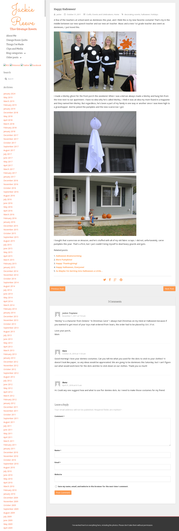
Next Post (169, 288)
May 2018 (7, 116)
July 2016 (7, 199)
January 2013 (9, 358)
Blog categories (14, 53)
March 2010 (8, 486)
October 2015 (9, 233)
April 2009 (7, 528)
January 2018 (9, 131)
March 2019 (8, 101)
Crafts (89, 14)
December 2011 (10, 407)
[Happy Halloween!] (104, 279)
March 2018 (8, 124)
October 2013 (9, 324)
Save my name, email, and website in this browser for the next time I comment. (93, 486)
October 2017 (9, 142)
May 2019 (7, 97)
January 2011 (9, 448)
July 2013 (7, 335)
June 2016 (7, 203)
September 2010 (10, 463)
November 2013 (10, 320)
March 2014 (8, 305)
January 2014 (9, 312)
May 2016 (7, 207)
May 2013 (7, 343)
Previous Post (57, 288)
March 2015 (8, 259)
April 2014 (7, 301)
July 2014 (7, 290)
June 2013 (7, 339)
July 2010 (7, 471)
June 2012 (7, 384)
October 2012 (9, 369)
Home (116, 14)
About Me (11, 35)
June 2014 (7, 293)
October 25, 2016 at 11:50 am (74, 354)
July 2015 (7, 244)
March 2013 (8, 350)
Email (58, 462)
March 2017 (8, 169)
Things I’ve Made (15, 44)
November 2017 (10, 139)
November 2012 (10, 365)
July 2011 (7, 426)
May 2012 (7, 388)
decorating (129, 14)
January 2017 (9, 176)
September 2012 (10, 373)
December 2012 (10, 361)
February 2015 (10, 263)
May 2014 (7, 297)
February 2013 (10, 354)
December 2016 (10, 180)
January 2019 (9, 108)
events (137, 14)
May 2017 (7, 161)
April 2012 (7, 392)
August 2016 (9, 195)
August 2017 (9, 150)
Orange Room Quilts (17, 40)
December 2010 (10, 452)
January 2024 (9, 93)
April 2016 (7, 210)
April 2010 (7, 482)
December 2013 (10, 316)
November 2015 (10, 229)
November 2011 (10, 410)
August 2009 (9, 512)
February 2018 (10, 127)
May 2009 (7, 524)
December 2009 (10, 497)
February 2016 (10, 218)
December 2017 (10, 135)
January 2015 (9, 267)
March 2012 (8, 395)
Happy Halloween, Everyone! (70, 267)
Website (58, 474)
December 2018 (10, 112)
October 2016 (9, 188)
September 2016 (10, 191)
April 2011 (7, 437)
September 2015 (10, 237)
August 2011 (9, 422)
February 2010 (10, 490)
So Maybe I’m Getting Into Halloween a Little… (79, 271)
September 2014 (10, 282)
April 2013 (7, 346)
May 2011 (7, 433)
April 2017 (7, 165)
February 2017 (10, 173)
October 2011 (9, 414)
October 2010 (9, 460)
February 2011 (10, 444)
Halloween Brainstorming (69, 256)
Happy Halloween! (65, 9)
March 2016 (8, 214)
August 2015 (9, 241)
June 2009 (7, 520)
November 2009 (10, 501)
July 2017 (7, 154)
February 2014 (10, 309)
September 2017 (10, 146)
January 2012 (9, 403)
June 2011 (7, 429)
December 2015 (10, 225)
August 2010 (9, 467)
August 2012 (9, 376)
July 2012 (7, 380)
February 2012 (10, 399)
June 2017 (7, 157)
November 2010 (10, 456)
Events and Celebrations (102, 14)
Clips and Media (14, 48)
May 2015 (7, 252)
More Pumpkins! (64, 259)
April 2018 (7, 120)
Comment (59, 416)
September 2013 (10, 327)
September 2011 (10, 418)
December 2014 (10, 271)
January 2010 (9, 494)
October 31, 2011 (74, 14)
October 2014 (9, 278)
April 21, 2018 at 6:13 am (72, 385)
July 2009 (7, 516)
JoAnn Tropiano (69, 313)
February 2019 (10, 105)
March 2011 (8, 441)
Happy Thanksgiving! (66, 263)
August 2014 (9, 286)
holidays (154, 14)
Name (58, 450)
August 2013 (9, 331)
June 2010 (7, 475)
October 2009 (9, 505)
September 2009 (10, 509)
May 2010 (7, 478)
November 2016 (10, 184)
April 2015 (7, 256)
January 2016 (9, 222)
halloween (145, 14)
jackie (58, 14)
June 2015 (7, 248)
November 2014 (10, 275)
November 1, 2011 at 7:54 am (74, 316)
